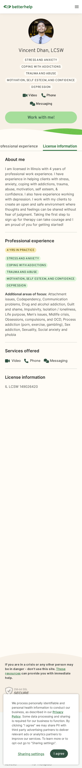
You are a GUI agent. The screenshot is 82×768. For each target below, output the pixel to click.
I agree (59, 754)
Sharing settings (31, 754)
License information (60, 146)
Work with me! (41, 117)
